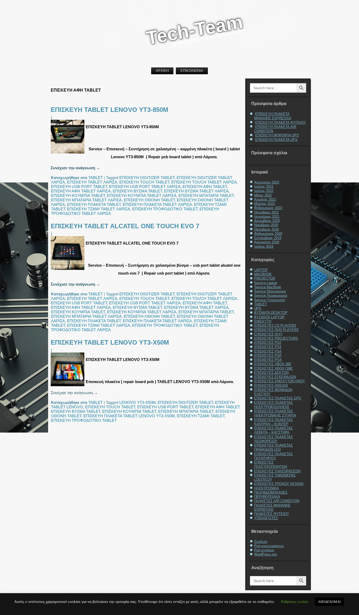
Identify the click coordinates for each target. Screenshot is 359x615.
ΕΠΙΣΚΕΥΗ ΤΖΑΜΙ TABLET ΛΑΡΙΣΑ (98, 209)
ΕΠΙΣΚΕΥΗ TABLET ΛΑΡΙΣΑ (92, 182)
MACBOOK (263, 274)
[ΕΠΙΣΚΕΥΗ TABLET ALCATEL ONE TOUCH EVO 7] (68, 269)
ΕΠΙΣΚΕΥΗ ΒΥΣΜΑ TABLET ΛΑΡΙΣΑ (196, 191)
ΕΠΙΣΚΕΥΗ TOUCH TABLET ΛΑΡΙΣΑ (204, 182)
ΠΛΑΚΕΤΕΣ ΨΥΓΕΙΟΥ (271, 514)
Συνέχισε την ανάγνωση (75, 168)
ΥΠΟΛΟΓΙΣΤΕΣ (266, 518)
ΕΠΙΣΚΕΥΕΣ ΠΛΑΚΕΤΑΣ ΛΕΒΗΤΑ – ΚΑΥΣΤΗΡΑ (273, 430)
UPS (257, 308)
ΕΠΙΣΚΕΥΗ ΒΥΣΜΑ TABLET (137, 191)
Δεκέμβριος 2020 (267, 221)
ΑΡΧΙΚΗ (162, 71)
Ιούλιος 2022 (263, 191)
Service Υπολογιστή (269, 300)
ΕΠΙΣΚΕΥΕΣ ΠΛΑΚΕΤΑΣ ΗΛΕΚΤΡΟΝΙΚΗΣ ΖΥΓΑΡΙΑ (275, 413)
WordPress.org (265, 554)
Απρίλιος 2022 (265, 199)
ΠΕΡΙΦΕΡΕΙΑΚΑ (267, 497)
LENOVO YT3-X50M (137, 402)
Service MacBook (267, 287)
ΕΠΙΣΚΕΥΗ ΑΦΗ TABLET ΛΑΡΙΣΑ (81, 191)
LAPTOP (261, 270)
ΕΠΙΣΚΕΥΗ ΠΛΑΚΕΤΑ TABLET (94, 204)
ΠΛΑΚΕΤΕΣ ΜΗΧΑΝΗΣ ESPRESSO (272, 507)
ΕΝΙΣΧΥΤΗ (262, 321)
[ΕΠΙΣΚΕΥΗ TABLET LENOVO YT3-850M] (68, 153)
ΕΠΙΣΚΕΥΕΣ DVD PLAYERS (276, 330)
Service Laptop (265, 283)
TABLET (95, 177)
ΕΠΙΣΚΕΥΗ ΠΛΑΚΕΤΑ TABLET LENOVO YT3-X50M (129, 416)
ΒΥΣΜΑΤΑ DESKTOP (271, 313)
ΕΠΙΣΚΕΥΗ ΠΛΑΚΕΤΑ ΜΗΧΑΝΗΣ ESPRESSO (272, 116)
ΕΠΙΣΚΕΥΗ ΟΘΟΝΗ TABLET (149, 200)
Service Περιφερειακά (270, 295)
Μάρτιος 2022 (264, 204)
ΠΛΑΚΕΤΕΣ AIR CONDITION (276, 501)
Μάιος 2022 (263, 195)
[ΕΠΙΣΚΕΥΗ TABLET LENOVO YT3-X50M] (68, 386)
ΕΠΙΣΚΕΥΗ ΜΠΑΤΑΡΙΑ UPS (277, 135)
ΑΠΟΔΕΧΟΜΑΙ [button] (329, 602)
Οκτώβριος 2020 (266, 229)
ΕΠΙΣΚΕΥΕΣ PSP (268, 356)
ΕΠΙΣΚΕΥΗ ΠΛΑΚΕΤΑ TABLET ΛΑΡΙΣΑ (157, 204)
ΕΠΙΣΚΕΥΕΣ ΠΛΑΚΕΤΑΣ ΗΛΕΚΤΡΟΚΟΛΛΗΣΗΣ (273, 405)
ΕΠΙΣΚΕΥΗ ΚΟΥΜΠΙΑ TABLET (78, 195)
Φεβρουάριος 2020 (268, 234)
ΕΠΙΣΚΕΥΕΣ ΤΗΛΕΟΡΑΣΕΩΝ (277, 471)
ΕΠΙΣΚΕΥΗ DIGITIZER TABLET (147, 177)
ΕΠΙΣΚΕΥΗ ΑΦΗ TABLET (205, 186)
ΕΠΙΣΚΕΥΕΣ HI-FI (268, 334)
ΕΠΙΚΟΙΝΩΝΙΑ (192, 71)
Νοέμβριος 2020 (266, 225)
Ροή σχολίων (264, 550)
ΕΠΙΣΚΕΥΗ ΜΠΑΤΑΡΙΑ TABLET (206, 195)
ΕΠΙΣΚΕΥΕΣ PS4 (267, 351)
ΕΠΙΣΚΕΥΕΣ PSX (268, 360)
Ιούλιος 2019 (263, 247)
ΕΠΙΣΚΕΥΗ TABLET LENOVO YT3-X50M (110, 342)
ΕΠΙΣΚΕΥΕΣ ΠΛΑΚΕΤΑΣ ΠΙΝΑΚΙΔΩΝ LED (273, 447)
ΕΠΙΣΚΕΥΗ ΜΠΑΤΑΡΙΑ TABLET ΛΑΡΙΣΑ (86, 200)
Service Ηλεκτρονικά (270, 291)
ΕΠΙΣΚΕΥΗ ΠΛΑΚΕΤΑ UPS (276, 140)
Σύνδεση (260, 542)
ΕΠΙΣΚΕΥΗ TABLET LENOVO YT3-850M (109, 109)
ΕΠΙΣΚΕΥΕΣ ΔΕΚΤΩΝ (271, 373)
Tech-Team (194, 29)
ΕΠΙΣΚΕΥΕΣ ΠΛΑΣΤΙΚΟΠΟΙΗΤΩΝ (270, 464)
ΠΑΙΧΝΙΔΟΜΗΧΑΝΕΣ (271, 492)
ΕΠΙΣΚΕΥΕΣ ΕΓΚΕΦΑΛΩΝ (275, 377)
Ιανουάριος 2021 (266, 217)
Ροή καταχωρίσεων (269, 546)
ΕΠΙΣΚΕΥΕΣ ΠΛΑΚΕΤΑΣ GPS (277, 398)
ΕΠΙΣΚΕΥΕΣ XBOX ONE (273, 368)
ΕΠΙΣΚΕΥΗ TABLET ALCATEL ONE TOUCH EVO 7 (125, 226)
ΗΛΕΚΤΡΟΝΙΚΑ (266, 488)
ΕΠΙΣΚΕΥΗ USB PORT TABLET (79, 186)
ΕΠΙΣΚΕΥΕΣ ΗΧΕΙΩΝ (271, 386)
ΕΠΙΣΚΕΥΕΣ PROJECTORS (276, 338)
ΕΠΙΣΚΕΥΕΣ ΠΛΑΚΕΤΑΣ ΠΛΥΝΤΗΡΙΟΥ (273, 456)
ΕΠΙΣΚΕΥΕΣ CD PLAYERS (275, 326)
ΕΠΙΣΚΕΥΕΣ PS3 (267, 347)
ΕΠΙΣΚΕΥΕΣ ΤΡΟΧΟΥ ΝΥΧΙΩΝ (278, 484)
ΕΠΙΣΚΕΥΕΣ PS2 (267, 343)
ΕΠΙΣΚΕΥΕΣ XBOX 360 (272, 364)
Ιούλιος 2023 (263, 187)
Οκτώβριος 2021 (266, 212)
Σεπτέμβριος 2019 (267, 238)
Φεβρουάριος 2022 (268, 208)
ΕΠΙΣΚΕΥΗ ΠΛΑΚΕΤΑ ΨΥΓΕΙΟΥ (280, 123)
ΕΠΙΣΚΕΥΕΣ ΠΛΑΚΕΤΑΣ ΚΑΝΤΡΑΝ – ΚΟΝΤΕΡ (273, 422)
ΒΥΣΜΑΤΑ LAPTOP (269, 317)
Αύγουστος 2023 (266, 182)
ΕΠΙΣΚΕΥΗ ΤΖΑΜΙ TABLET (200, 416)
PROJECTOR (264, 278)
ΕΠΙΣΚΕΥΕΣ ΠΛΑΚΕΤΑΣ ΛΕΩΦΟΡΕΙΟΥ (273, 439)
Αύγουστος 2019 (266, 242)
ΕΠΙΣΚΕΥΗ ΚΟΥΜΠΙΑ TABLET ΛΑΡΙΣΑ (141, 195)
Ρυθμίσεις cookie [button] (294, 601)
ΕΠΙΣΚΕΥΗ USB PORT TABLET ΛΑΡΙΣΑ (145, 186)
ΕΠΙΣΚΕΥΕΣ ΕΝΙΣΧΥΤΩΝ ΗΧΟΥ (279, 381)
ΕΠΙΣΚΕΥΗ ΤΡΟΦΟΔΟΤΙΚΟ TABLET (164, 209)
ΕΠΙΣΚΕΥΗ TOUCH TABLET (144, 182)
